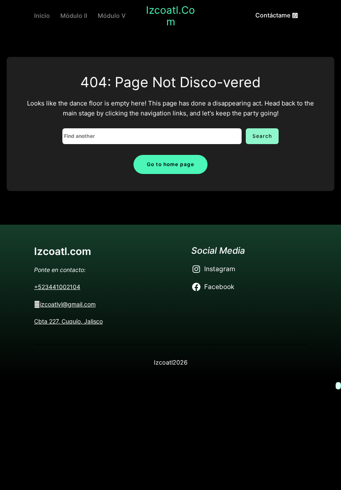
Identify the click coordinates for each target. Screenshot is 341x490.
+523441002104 (57, 286)
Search (262, 136)
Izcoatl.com (170, 16)
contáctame (273, 15)
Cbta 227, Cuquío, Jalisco (68, 321)
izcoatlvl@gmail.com (68, 304)
